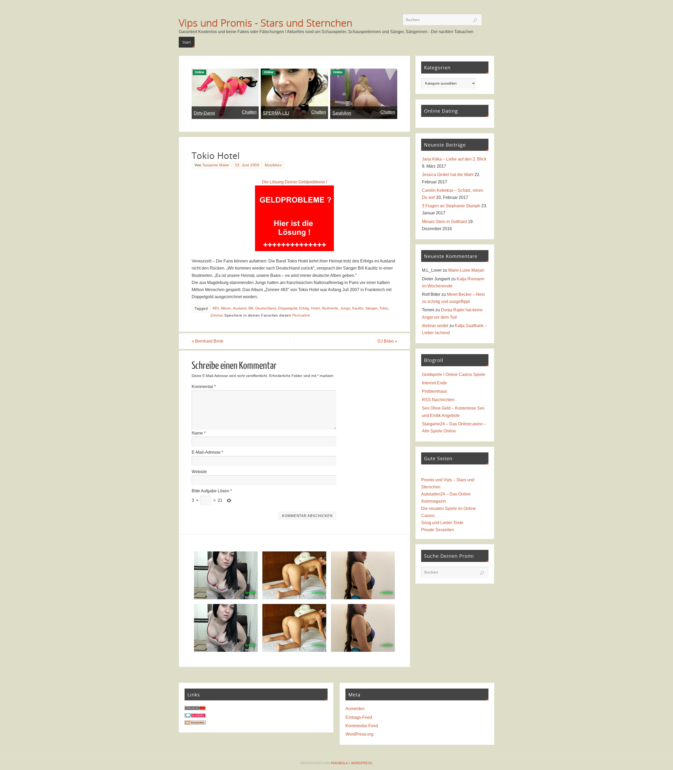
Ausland (239, 308)
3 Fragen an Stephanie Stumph (451, 206)
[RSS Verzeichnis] (195, 723)
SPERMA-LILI (276, 113)
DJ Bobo (387, 341)
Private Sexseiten (437, 530)
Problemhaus (434, 391)
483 (215, 308)
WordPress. (362, 763)
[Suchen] (475, 20)
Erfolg (304, 308)
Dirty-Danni (204, 113)
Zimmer (216, 315)
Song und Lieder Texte (442, 522)
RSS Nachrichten (438, 399)
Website (199, 471)
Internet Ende (434, 383)
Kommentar (204, 386)
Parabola (339, 763)
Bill (250, 308)
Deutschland (265, 308)
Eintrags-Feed (358, 717)
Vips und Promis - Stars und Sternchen (265, 22)
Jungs (345, 308)
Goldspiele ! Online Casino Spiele (453, 374)
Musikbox (273, 165)
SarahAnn (341, 113)
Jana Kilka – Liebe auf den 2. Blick (454, 159)
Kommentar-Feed (361, 726)
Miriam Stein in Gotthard (444, 221)
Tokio (383, 308)
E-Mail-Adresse (207, 452)
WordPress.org (359, 734)
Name (199, 433)
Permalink (301, 315)
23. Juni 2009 (247, 165)
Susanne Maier (216, 165)
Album (226, 308)
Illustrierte (330, 308)
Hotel (315, 308)
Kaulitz (357, 308)
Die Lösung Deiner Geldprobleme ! (294, 182)
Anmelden (355, 708)
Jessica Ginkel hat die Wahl (447, 174)
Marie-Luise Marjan (466, 270)
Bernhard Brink (207, 341)
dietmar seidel (435, 325)
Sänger (371, 308)
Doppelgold (287, 308)
